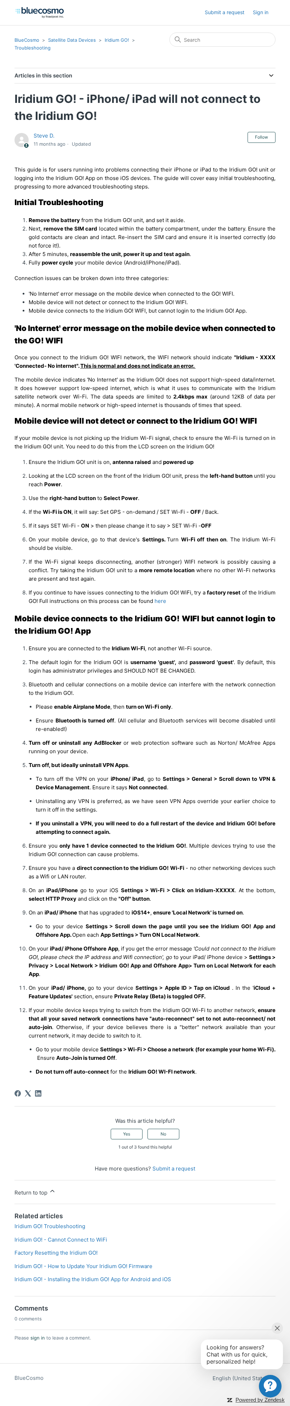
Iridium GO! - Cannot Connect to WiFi (60, 1239)
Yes (126, 1134)
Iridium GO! (117, 40)
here (160, 601)
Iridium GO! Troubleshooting (49, 1226)
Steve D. (44, 135)
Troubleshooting (32, 48)
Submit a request (224, 12)
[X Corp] (28, 1093)
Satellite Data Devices (72, 40)
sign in (37, 1338)
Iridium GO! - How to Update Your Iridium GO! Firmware (83, 1266)
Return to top (31, 1192)
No (163, 1134)
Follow (261, 137)
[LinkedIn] (38, 1093)
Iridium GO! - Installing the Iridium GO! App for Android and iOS (92, 1279)
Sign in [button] (260, 12)
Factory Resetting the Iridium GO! (56, 1252)
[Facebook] (17, 1093)
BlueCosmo (26, 40)
